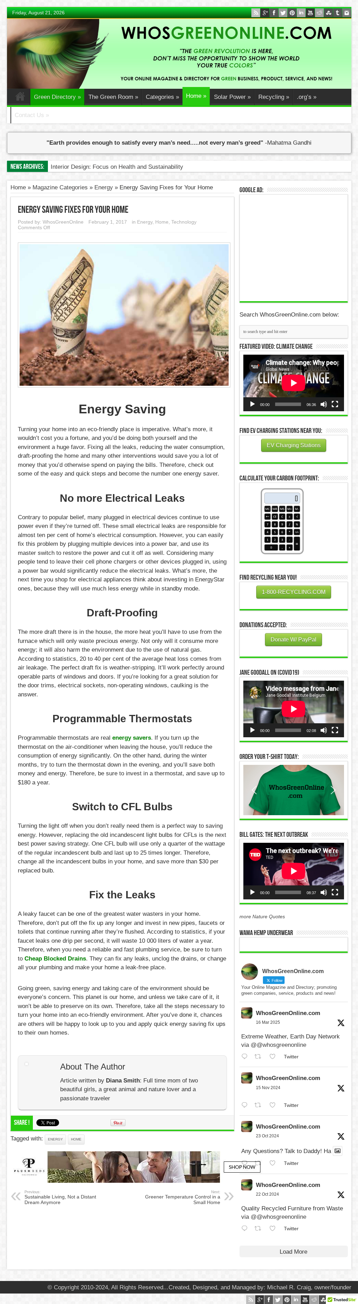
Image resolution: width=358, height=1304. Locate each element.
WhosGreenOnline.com (288, 1013)
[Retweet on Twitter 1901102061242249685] (260, 1057)
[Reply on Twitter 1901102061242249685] (246, 1057)
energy (55, 1139)
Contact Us (32, 115)
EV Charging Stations (294, 445)
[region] (293, 790)
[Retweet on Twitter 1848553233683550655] (260, 1228)
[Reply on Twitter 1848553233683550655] (246, 1228)
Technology (183, 222)
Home (20, 98)
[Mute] (323, 404)
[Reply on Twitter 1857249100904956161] (246, 1105)
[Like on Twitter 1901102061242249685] (274, 1057)
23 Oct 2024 (267, 1135)
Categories (162, 97)
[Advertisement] (295, 247)
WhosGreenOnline (63, 222)
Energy (103, 187)
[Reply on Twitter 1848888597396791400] (246, 1163)
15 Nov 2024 (268, 1087)
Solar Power (232, 97)
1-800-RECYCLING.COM (293, 592)
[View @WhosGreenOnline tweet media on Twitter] (337, 1151)
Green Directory (57, 97)
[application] (293, 383)
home (76, 1139)
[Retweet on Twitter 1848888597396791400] (260, 1163)
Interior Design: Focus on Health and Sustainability (117, 167)
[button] (293, 790)
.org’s (306, 97)
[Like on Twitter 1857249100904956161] (274, 1105)
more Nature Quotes (262, 916)
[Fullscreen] (334, 404)
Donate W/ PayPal (293, 640)
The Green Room (113, 97)
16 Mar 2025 (268, 1022)
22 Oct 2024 (267, 1194)
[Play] (252, 404)
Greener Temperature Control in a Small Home (182, 1197)
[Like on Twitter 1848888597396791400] (274, 1163)
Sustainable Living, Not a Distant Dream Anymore (60, 1197)
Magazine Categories (60, 187)
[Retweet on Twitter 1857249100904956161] (260, 1105)
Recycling (273, 97)
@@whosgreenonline (278, 1045)
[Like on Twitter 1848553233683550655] (274, 1228)
